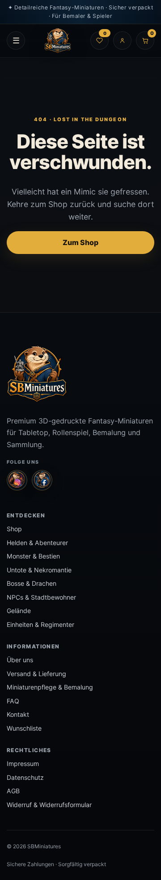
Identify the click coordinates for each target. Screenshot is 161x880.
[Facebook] (42, 480)
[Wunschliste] (99, 40)
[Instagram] (17, 480)
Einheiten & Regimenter (40, 624)
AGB (13, 791)
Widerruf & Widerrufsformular (49, 804)
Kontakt (18, 714)
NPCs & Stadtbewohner (41, 597)
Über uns (20, 660)
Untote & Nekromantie (39, 570)
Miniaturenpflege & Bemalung (50, 687)
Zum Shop (80, 242)
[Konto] (122, 40)
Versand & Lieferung (36, 673)
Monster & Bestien (33, 556)
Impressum (23, 763)
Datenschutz (25, 777)
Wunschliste (24, 728)
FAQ (13, 701)
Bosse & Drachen (31, 583)
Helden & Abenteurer (37, 542)
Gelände (19, 610)
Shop (14, 529)
